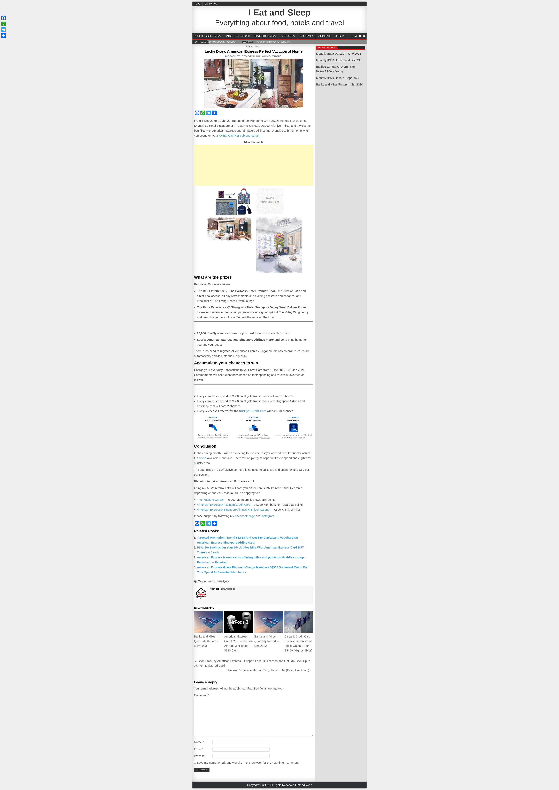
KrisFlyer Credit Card (252, 411)
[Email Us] (360, 36)
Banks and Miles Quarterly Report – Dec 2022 (266, 641)
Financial (340, 36)
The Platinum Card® (210, 499)
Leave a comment (272, 56)
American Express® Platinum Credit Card (224, 504)
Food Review (306, 36)
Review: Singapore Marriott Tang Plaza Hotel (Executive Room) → (270, 670)
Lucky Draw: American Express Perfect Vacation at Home (254, 51)
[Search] (364, 36)
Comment (201, 695)
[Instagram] (356, 36)
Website (199, 756)
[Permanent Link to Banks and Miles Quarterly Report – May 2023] (208, 622)
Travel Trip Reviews (265, 36)
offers (202, 458)
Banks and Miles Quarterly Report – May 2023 (206, 641)
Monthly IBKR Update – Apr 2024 (337, 78)
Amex (212, 581)
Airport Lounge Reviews (208, 36)
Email (198, 749)
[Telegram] (3, 30)
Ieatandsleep (233, 56)
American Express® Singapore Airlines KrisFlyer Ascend (233, 509)
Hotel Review (288, 36)
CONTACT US (211, 4)
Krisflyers (223, 581)
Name (199, 742)
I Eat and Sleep (279, 12)
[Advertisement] (253, 165)
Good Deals (324, 36)
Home (197, 4)
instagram (267, 516)
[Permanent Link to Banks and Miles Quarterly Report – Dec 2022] (268, 622)
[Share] (3, 35)
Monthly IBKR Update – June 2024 (338, 53)
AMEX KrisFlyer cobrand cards (239, 135)
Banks (229, 36)
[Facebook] (351, 36)
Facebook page (245, 516)
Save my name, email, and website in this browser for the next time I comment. (248, 762)
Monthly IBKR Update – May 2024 (338, 60)
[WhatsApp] (3, 24)
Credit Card (243, 36)
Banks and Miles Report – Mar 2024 (339, 84)
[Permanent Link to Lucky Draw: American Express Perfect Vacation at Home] (253, 83)
